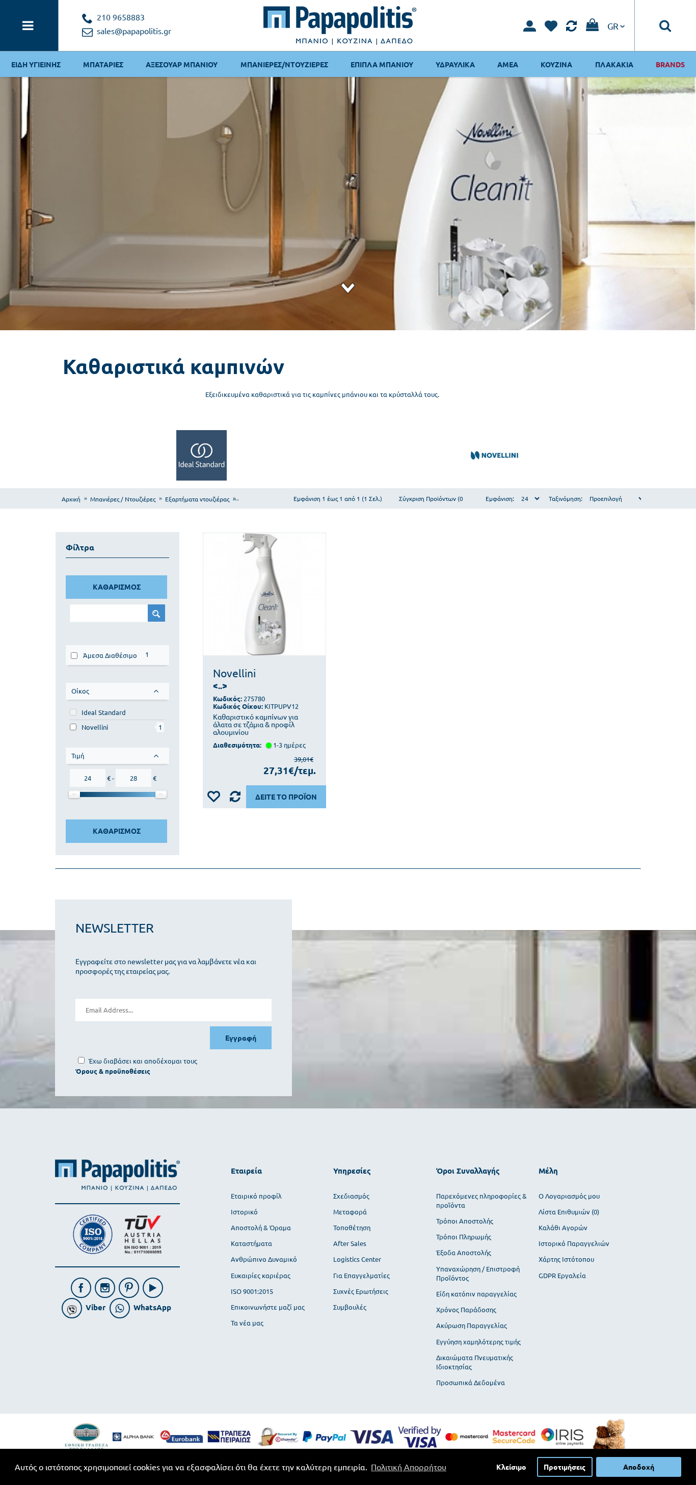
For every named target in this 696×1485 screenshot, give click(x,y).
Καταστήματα (251, 1243)
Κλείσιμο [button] (511, 1466)
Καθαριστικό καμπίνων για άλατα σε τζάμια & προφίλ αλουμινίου (255, 724)
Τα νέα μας (247, 1322)
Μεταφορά (350, 1211)
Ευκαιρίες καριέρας (260, 1275)
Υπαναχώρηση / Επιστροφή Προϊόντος (478, 1273)
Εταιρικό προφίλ (256, 1195)
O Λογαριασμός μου (569, 1195)
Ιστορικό (244, 1211)
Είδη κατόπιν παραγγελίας (476, 1293)
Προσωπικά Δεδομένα (470, 1382)
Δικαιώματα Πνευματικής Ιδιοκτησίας (474, 1362)
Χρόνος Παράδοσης (466, 1309)
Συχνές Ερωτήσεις (360, 1291)
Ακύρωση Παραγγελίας (471, 1325)
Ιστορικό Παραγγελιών (574, 1243)
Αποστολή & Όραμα (261, 1227)
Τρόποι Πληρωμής (463, 1236)
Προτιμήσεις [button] (564, 1466)
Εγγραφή (240, 1037)
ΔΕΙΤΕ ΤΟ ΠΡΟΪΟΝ (286, 796)
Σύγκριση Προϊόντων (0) (432, 498)
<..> (220, 685)
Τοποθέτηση (351, 1227)
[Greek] (616, 25)
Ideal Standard (104, 712)
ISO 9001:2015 (252, 1291)
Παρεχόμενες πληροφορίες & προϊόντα (481, 1200)
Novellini (95, 727)
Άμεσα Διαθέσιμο (110, 655)
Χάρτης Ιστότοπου (566, 1259)
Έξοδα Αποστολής (463, 1252)
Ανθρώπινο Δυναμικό (264, 1259)
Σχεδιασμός (351, 1195)
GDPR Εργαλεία (562, 1275)
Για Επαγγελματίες (361, 1275)
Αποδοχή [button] (638, 1466)
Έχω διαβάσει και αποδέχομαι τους (143, 1060)
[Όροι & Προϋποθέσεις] (112, 1071)
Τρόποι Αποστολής (464, 1220)
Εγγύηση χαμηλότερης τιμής (478, 1341)
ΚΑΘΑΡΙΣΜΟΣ (117, 586)
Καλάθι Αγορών (563, 1227)
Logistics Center (357, 1259)
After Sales (349, 1243)
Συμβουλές (349, 1307)
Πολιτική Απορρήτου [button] (408, 1467)
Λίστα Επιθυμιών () (569, 1211)
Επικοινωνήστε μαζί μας (268, 1307)
